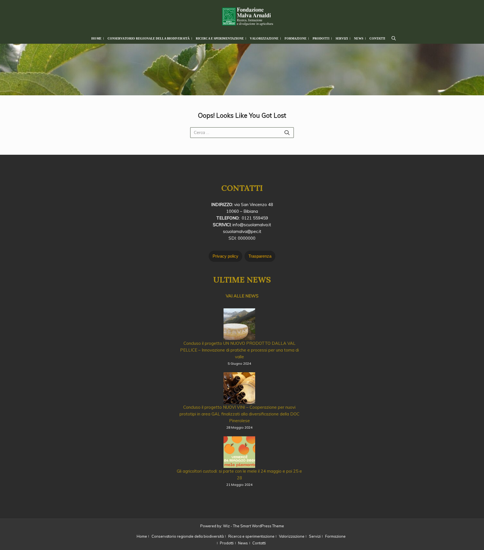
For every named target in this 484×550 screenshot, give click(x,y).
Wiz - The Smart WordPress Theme (253, 526)
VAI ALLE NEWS (242, 296)
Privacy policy (225, 256)
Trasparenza (259, 256)
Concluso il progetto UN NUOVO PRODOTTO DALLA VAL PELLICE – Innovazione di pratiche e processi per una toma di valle (239, 350)
